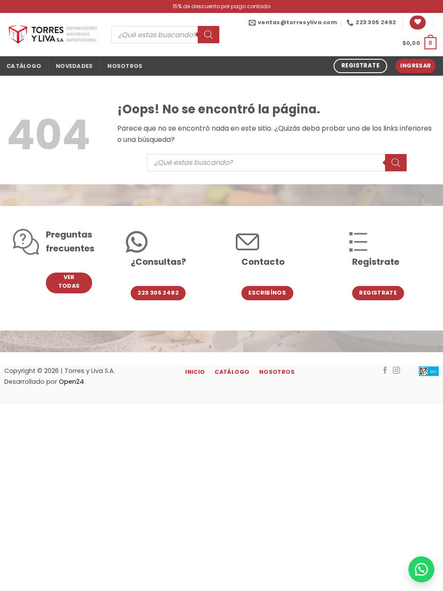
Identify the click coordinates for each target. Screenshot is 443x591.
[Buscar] (208, 34)
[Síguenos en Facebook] (385, 371)
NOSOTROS (124, 66)
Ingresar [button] (415, 65)
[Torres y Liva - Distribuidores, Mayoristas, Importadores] (52, 35)
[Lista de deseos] (418, 23)
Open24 (71, 381)
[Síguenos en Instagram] (396, 371)
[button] (419, 43)
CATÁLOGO (23, 66)
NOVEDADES (74, 66)
